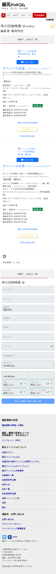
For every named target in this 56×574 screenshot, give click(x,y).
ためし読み (28, 62)
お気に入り (29, 129)
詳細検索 (50, 20)
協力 (4, 507)
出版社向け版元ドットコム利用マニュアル (20, 461)
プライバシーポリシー (12, 524)
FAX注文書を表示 (27, 136)
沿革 (4, 503)
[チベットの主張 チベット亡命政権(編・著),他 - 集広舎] (27, 151)
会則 (4, 498)
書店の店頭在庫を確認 (27, 122)
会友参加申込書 (9, 493)
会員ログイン (8, 452)
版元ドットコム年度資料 (13, 471)
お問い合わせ (8, 519)
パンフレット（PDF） (12, 440)
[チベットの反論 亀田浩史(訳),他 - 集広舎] (27, 54)
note (15, 536)
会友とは (6, 484)
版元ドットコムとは (11, 457)
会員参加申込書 (9, 480)
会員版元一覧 (8, 475)
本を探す (40, 15)
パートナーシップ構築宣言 (14, 528)
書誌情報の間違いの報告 (13, 425)
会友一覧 (6, 489)
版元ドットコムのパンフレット (15, 466)
